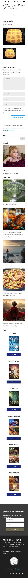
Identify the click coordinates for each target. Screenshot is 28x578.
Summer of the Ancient (14, 416)
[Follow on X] (21, 1)
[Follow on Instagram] (11, 1)
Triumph (14, 333)
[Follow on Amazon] (5, 1)
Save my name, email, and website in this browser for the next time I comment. (13, 110)
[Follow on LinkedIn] (14, 1)
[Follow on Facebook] (8, 1)
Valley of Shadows (14, 473)
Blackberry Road (13, 388)
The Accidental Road (13, 361)
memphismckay (8, 24)
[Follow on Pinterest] (17, 1)
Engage (17, 569)
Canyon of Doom (13, 444)
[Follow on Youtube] (24, 1)
